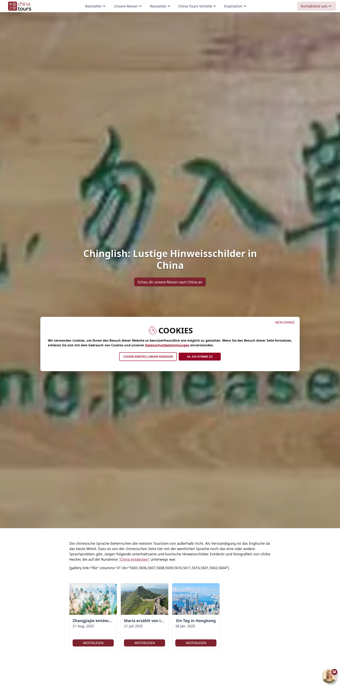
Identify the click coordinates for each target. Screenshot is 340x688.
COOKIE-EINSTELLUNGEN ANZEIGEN (148, 356)
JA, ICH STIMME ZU (200, 356)
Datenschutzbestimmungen (167, 345)
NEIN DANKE (285, 322)
